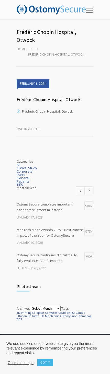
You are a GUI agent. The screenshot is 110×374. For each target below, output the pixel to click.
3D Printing (24, 313)
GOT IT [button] (45, 362)
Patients (23, 181)
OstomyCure (68, 316)
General (23, 178)
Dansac (80, 313)
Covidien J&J (66, 313)
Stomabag (84, 316)
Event (21, 174)
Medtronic (52, 316)
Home (21, 49)
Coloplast (38, 313)
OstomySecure (28, 129)
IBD (42, 316)
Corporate (24, 171)
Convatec (51, 313)
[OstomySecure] (51, 10)
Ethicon (22, 316)
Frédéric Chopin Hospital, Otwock (49, 99)
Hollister (33, 316)
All (18, 164)
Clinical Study (27, 168)
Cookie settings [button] (21, 363)
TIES (20, 184)
